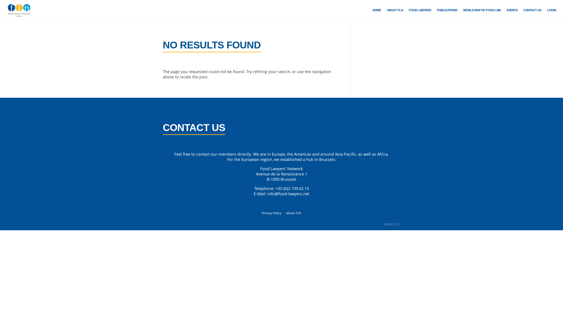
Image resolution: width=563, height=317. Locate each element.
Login (551, 10)
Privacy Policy (271, 213)
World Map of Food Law (482, 10)
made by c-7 (392, 224)
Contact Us (532, 10)
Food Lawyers (420, 10)
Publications (447, 10)
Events (512, 10)
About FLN (395, 10)
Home (377, 10)
